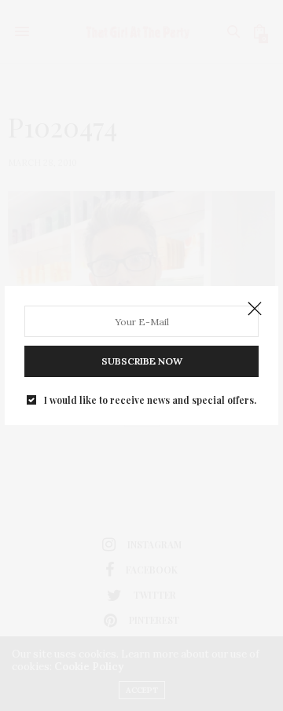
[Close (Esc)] (254, 309)
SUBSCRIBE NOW (141, 361)
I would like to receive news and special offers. (150, 400)
